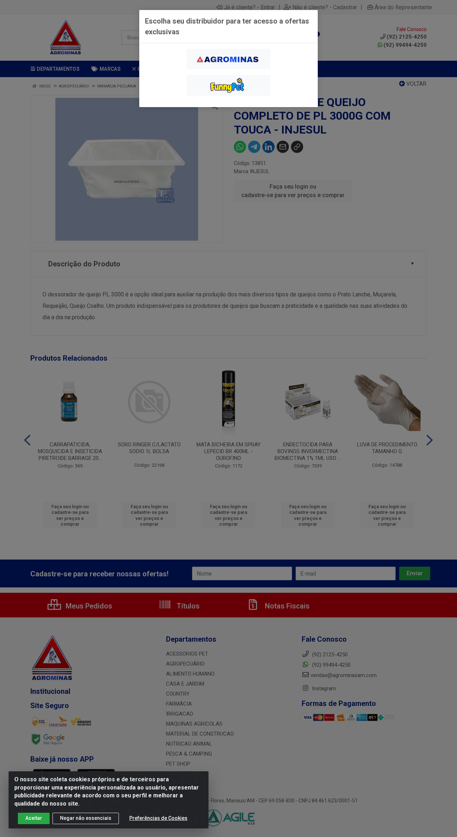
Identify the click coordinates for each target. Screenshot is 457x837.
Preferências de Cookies (158, 818)
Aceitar (33, 818)
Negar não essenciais (85, 818)
